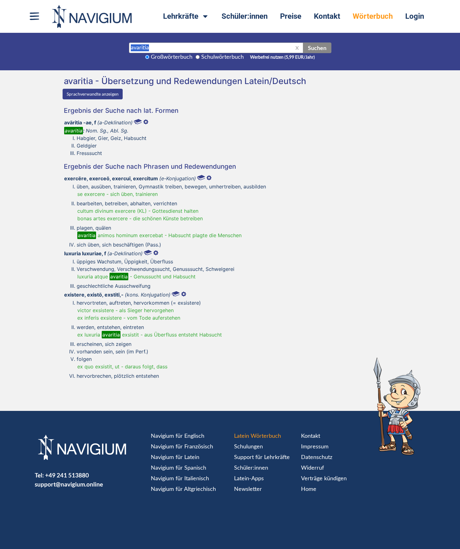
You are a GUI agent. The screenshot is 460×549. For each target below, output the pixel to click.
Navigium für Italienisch (180, 479)
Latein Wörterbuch (257, 436)
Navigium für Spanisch (178, 468)
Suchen (317, 47)
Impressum (315, 447)
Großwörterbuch (171, 57)
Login (414, 16)
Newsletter (248, 489)
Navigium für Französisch (182, 447)
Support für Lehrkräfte (262, 457)
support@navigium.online (69, 484)
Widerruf (312, 468)
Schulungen (248, 447)
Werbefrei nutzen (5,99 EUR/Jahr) (282, 57)
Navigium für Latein (175, 457)
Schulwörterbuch (222, 57)
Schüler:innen (245, 16)
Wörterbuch (373, 16)
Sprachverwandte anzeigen (93, 94)
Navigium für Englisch (177, 436)
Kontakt (327, 16)
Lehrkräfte (180, 16)
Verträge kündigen (324, 479)
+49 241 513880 (67, 475)
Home (308, 489)
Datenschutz (316, 457)
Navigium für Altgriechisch (183, 489)
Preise (290, 16)
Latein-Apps (249, 479)
